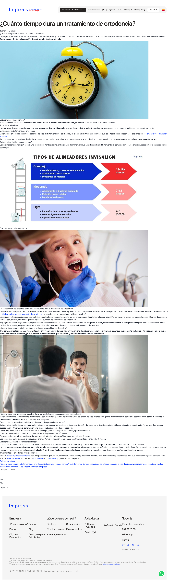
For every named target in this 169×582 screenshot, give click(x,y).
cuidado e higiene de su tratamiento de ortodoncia (21, 314)
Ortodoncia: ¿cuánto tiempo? (56, 464)
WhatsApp (53, 458)
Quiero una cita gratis (9, 461)
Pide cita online (13, 458)
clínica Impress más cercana (18, 455)
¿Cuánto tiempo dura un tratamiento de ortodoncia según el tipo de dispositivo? (102, 464)
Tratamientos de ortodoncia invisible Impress (28, 467)
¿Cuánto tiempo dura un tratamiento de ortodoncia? (22, 464)
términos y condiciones (111, 564)
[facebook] (1, 472)
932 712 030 (38, 458)
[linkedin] (1, 476)
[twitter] (1, 480)
